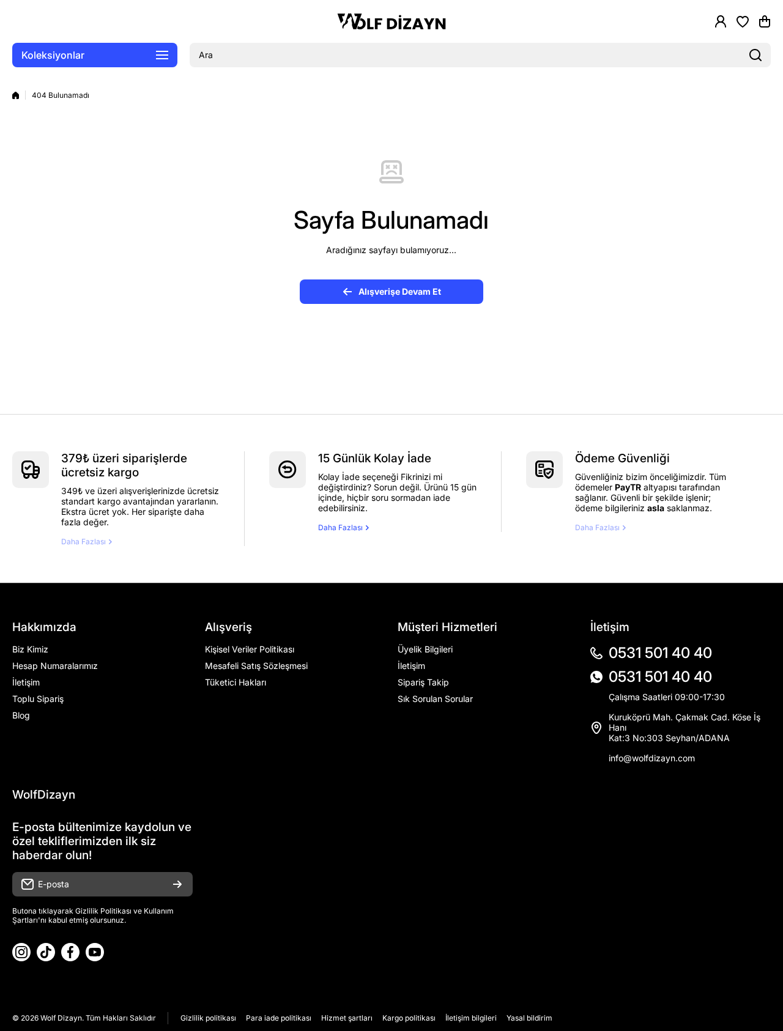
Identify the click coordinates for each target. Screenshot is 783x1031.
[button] (765, 21)
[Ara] (755, 55)
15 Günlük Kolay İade (374, 458)
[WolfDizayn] (391, 22)
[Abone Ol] (177, 884)
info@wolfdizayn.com (652, 758)
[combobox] (480, 55)
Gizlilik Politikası (103, 910)
